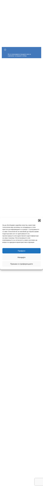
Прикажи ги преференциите (21, 264)
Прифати (21, 251)
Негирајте (21, 257)
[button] (39, 220)
